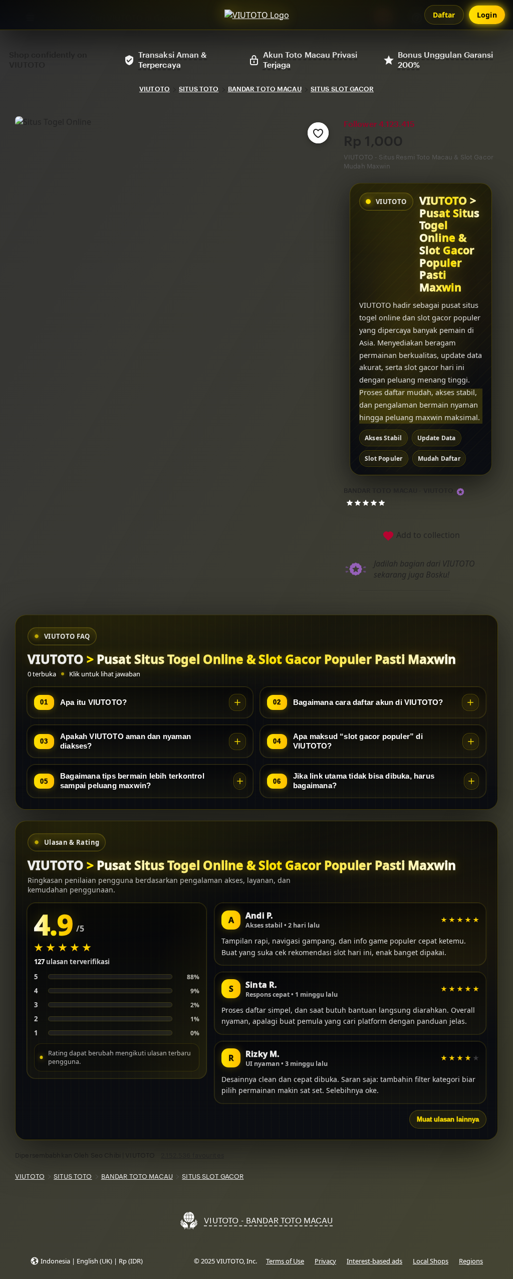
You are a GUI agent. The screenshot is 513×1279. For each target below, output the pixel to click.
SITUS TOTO (198, 89)
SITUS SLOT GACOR (342, 89)
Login (487, 15)
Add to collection (427, 534)
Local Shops (430, 1260)
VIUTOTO (154, 89)
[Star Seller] (460, 492)
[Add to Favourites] (318, 132)
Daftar (444, 15)
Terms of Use (285, 1260)
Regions (471, 1260)
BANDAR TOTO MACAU (265, 89)
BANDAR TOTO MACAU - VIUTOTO (399, 490)
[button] (86, 1260)
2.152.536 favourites (192, 1155)
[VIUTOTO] (256, 15)
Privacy (325, 1260)
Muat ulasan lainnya (448, 1119)
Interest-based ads (374, 1260)
